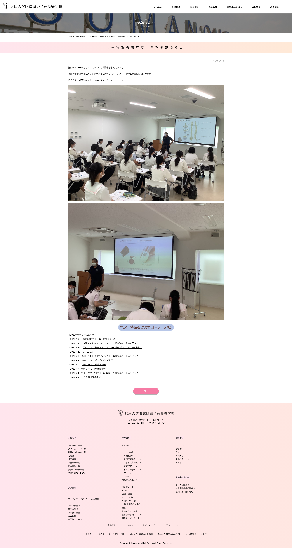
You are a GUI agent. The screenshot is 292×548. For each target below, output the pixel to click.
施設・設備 (127, 493)
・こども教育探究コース (133, 462)
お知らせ (157, 7)
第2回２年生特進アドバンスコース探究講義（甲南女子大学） (111, 356)
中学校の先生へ (75, 519)
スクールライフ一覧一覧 (98, 36)
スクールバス (128, 497)
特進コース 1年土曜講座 (93, 368)
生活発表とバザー (183, 459)
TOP (70, 36)
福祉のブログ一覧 (76, 469)
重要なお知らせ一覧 (77, 452)
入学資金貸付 (74, 512)
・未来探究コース (130, 466)
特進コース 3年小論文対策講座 (97, 360)
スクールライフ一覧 (77, 448)
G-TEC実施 (88, 351)
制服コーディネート (131, 517)
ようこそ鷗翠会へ (183, 485)
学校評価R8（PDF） (77, 473)
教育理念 (126, 445)
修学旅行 (179, 448)
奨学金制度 (73, 509)
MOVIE (125, 490)
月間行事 (72, 459)
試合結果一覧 (74, 462)
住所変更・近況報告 (184, 491)
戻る (146, 390)
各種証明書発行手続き (185, 488)
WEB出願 (72, 515)
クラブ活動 (180, 445)
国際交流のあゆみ (130, 479)
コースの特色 (128, 452)
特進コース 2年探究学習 (94, 364)
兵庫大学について (130, 511)
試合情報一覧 (74, 466)
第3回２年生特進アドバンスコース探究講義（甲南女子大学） (112, 347)
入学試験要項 (74, 505)
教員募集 (274, 7)
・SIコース (127, 473)
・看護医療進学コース (132, 459)
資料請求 (256, 7)
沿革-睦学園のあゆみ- (131, 504)
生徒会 (178, 462)
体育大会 (179, 455)
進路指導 (126, 476)
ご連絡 (71, 455)
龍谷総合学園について (132, 514)
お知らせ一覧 (80, 36)
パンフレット (128, 486)
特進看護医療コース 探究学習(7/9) (99, 339)
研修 (177, 452)
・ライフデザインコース (133, 469)
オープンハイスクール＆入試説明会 (84, 498)
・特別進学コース (130, 455)
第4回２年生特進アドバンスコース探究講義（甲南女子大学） (111, 343)
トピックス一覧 (75, 445)
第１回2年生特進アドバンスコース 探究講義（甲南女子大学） (111, 373)
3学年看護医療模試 (91, 377)
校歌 (124, 507)
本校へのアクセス (130, 500)
